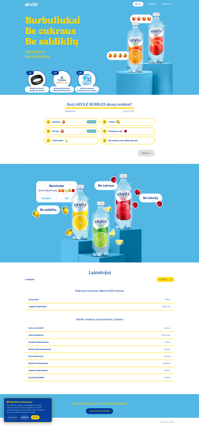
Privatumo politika (167, 422)
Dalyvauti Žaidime (99, 411)
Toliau (145, 153)
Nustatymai (12, 417)
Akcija (138, 4)
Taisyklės (151, 4)
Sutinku (35, 417)
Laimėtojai (167, 4)
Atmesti (25, 417)
